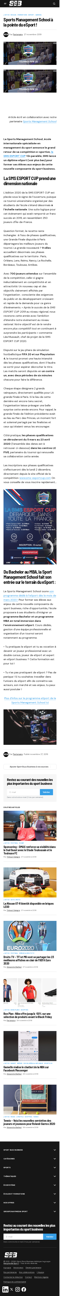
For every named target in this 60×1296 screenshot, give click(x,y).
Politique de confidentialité (14, 1282)
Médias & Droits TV (26, 953)
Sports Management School (40, 121)
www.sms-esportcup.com (35, 478)
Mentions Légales (41, 1277)
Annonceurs (18, 1267)
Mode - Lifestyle (17, 1117)
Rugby (21, 843)
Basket (13, 1063)
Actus (7, 15)
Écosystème (9, 1185)
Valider (46, 792)
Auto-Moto (16, 900)
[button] (5, 3)
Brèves (19, 1063)
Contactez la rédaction (13, 1277)
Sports (6, 1168)
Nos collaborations (27, 1272)
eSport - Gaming (34, 15)
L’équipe (40, 1272)
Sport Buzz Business (13, 1150)
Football (14, 843)
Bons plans (15, 1010)
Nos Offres (8, 1203)
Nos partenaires (10, 1272)
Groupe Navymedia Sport (15, 1211)
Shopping (24, 1010)
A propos (7, 1267)
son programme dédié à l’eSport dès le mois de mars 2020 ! (29, 596)
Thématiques (9, 1176)
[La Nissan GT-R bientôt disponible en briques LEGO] (30, 882)
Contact (28, 1277)
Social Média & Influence (33, 1063)
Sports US (48, 1063)
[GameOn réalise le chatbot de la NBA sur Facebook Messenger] (30, 1046)
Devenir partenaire (33, 1267)
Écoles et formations (14, 1194)
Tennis (35, 1117)
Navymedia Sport (11, 1263)
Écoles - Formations (19, 15)
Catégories (9, 1159)
